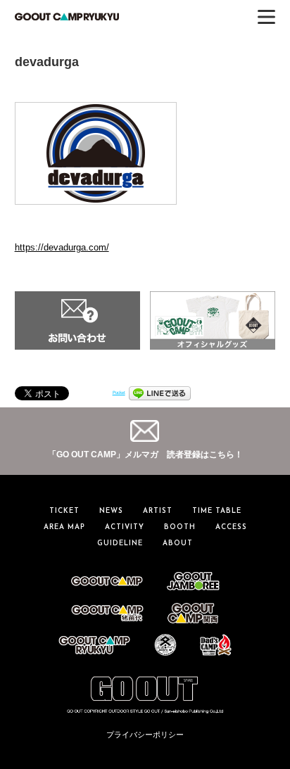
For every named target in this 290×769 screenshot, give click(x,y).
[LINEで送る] (160, 392)
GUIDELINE (120, 543)
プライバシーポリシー (145, 734)
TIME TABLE (216, 511)
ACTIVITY (124, 527)
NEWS (111, 511)
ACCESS (231, 527)
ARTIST (157, 511)
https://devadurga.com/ (62, 247)
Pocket (119, 392)
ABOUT (178, 543)
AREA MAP (64, 527)
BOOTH (180, 527)
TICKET (64, 511)
